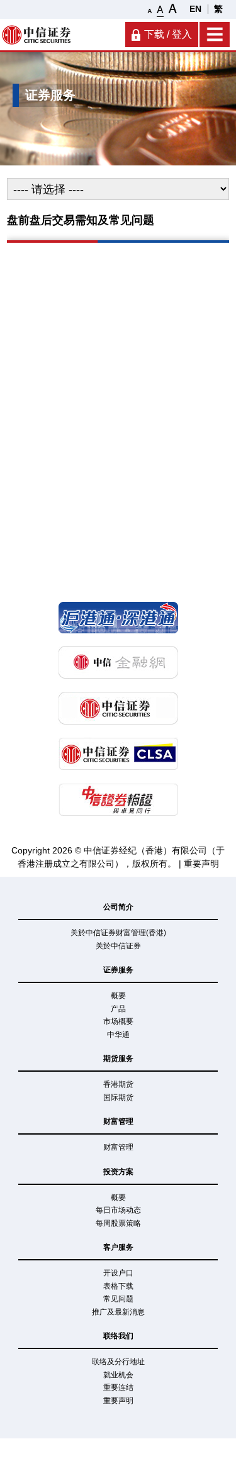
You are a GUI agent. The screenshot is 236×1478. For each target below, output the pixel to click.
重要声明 (201, 863)
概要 (118, 995)
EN (195, 9)
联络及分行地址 (118, 1361)
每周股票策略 (118, 1223)
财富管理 (118, 1121)
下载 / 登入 (168, 34)
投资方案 (118, 1171)
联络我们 (118, 1335)
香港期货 (118, 1084)
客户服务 (118, 1247)
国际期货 (118, 1097)
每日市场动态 (118, 1210)
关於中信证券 (118, 946)
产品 (118, 1008)
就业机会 (118, 1374)
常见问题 (118, 1298)
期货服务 (118, 1058)
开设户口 (118, 1273)
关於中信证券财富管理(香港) (118, 932)
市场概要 (118, 1021)
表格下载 (118, 1286)
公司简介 (118, 907)
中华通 (118, 1034)
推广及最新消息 (118, 1312)
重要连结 (118, 1387)
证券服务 (118, 969)
